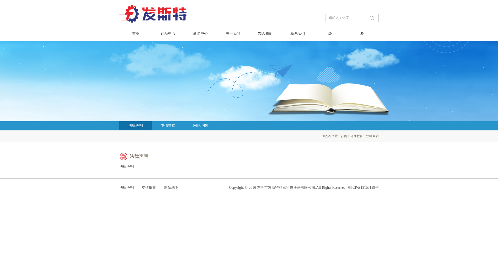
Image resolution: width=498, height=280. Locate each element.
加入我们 (265, 34)
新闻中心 (200, 34)
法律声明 (135, 126)
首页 (135, 34)
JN (362, 34)
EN (330, 34)
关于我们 (233, 34)
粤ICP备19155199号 (363, 188)
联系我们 (297, 34)
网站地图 (200, 126)
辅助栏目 (356, 136)
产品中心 (168, 34)
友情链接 (168, 126)
